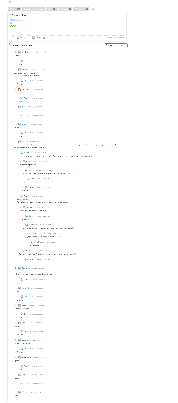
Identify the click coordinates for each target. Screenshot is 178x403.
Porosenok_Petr (37, 233)
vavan (23, 340)
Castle (38, 38)
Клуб (49, 9)
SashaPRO (25, 288)
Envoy (23, 375)
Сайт (13, 9)
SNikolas (29, 207)
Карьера (64, 9)
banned (26, 153)
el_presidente (26, 357)
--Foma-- (24, 323)
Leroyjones (25, 52)
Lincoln (24, 107)
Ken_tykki (25, 89)
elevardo (24, 124)
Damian (24, 305)
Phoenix (24, 69)
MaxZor (24, 268)
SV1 (23, 392)
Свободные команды (33, 9)
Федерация (80, 9)
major (23, 141)
